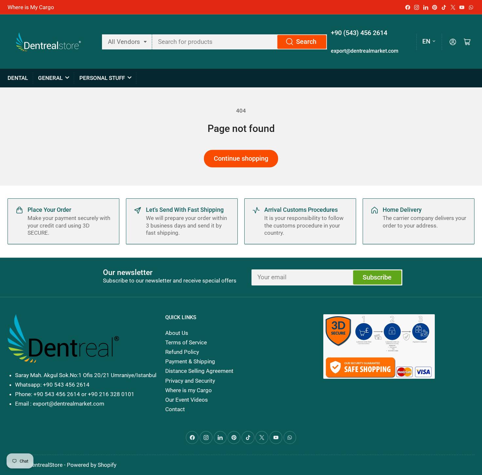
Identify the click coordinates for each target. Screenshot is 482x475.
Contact (175, 409)
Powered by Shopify (91, 465)
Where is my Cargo (188, 390)
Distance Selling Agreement (199, 371)
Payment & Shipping (190, 361)
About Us (176, 333)
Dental (18, 78)
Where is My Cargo (31, 7)
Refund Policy (182, 352)
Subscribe (377, 277)
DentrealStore (46, 465)
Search (306, 42)
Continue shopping (241, 158)
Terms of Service (186, 342)
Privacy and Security (190, 380)
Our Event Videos (186, 399)
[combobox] (239, 42)
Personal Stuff (102, 78)
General (50, 78)
